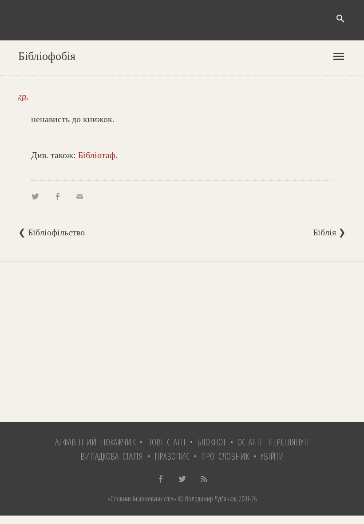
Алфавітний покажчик (95, 442)
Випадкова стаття (111, 456)
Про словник (225, 456)
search (340, 18)
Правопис (172, 456)
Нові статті (166, 442)
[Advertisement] (182, 342)
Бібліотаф (96, 155)
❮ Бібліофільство (51, 232)
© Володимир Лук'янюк (206, 499)
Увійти (272, 456)
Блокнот (211, 442)
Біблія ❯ (329, 232)
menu (339, 56)
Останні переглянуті (273, 442)
